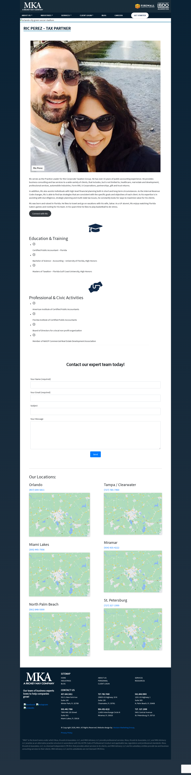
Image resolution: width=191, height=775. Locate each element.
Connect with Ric (40, 213)
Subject (33, 405)
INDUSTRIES (46, 15)
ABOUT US (26, 15)
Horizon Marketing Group (123, 727)
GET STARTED (140, 15)
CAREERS (119, 15)
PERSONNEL (103, 680)
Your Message (36, 418)
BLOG (104, 15)
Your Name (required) (40, 379)
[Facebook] (29, 704)
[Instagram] (42, 704)
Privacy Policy (66, 732)
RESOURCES (140, 680)
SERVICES (65, 15)
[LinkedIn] (29, 708)
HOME (63, 678)
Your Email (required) (40, 392)
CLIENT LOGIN (86, 15)
